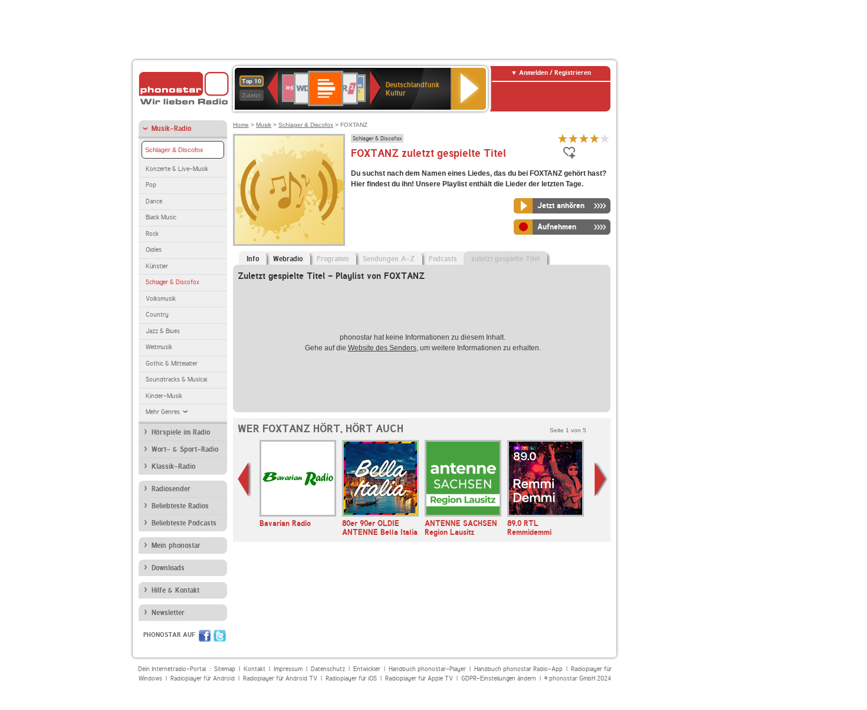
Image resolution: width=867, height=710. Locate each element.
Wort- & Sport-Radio (185, 449)
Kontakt (254, 669)
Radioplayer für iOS (351, 678)
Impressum (288, 669)
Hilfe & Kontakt (175, 590)
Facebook (205, 636)
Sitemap (224, 669)
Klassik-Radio (173, 466)
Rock (152, 234)
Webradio (288, 259)
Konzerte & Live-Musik (177, 169)
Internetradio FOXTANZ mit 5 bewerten (605, 138)
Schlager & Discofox (174, 149)
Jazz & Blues (163, 331)
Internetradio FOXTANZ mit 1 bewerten (562, 138)
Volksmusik (161, 299)
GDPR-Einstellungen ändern (498, 678)
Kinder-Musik (164, 396)
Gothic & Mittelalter (172, 363)
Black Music (161, 217)
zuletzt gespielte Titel (505, 259)
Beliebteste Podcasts (184, 523)
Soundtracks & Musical (176, 379)
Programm (333, 259)
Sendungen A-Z (389, 259)
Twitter (220, 636)
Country (157, 314)
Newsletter (168, 613)
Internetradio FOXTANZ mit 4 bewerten (594, 138)
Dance (154, 201)
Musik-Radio (171, 128)
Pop (151, 185)
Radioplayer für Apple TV (419, 678)
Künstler (157, 266)
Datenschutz (328, 669)
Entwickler (366, 669)
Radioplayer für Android (202, 678)
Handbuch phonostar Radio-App (518, 669)
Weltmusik (159, 347)
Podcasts (443, 259)
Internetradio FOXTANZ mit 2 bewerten (573, 138)
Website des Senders (382, 348)
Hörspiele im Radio (181, 432)
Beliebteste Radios (180, 506)
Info (253, 259)
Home (241, 124)
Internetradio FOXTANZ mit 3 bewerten (584, 138)
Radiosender (171, 489)
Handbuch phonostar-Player (427, 669)
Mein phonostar (176, 545)
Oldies (154, 250)
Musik (263, 124)
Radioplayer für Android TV (280, 678)
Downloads (168, 568)
